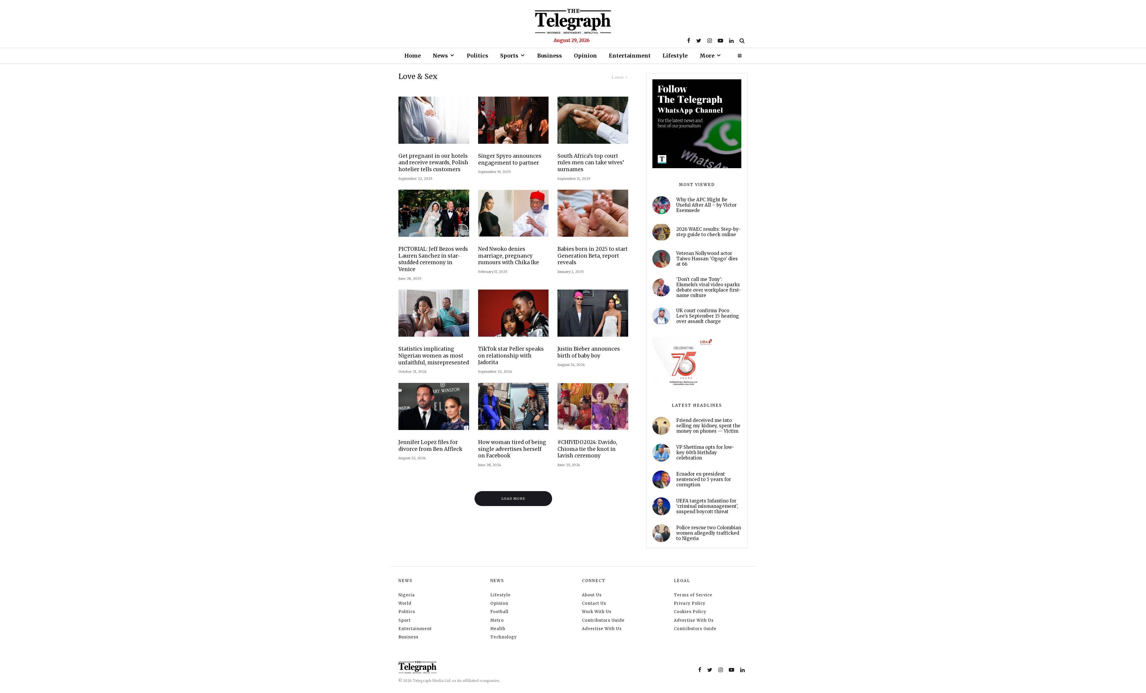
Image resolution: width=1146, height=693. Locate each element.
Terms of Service (693, 595)
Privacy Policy (690, 603)
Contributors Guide (603, 620)
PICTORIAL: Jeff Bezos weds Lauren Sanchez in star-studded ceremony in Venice (433, 259)
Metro (497, 620)
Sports (509, 55)
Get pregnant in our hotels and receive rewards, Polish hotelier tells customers (433, 163)
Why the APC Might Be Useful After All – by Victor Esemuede (706, 205)
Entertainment (630, 55)
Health (497, 628)
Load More (513, 498)
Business (549, 55)
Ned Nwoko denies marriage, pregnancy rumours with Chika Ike (508, 256)
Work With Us (596, 611)
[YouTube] (720, 40)
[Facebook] (688, 40)
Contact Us (594, 603)
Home (412, 55)
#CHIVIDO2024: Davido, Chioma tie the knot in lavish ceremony (587, 449)
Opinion (585, 55)
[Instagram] (709, 40)
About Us (592, 595)
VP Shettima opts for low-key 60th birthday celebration (705, 453)
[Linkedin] (731, 40)
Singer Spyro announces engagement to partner (509, 159)
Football (499, 611)
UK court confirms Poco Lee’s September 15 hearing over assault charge (707, 316)
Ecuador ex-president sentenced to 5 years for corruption (703, 479)
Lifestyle (675, 55)
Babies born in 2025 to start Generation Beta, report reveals (592, 256)
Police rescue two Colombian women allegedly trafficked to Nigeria (708, 533)
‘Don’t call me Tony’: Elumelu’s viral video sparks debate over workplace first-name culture (708, 287)
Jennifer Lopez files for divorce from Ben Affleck (430, 445)
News (440, 55)
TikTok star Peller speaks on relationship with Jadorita (511, 356)
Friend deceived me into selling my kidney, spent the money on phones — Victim (708, 426)
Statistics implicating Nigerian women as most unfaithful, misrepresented (433, 356)
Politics (477, 55)
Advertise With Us (602, 628)
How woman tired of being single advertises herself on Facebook (512, 449)
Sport (404, 620)
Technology (503, 637)
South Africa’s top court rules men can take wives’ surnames (590, 163)
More (707, 55)
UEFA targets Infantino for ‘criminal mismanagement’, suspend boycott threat (707, 506)
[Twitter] (698, 40)
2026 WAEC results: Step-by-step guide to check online (708, 232)
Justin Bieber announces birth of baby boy (588, 352)
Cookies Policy (690, 611)
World (405, 603)
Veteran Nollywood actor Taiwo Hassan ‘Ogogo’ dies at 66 (707, 259)
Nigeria (406, 595)
